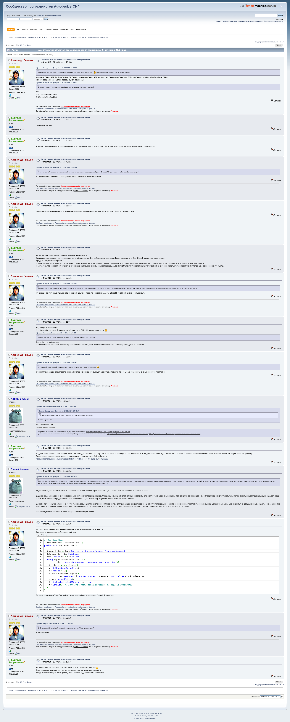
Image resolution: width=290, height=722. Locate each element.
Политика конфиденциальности (146, 716)
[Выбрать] (46, 535)
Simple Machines (156, 713)
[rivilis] (18, 98)
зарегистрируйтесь (54, 16)
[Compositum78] (22, 436)
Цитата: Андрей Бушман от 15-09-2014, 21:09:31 (55, 623)
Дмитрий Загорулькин (15, 118)
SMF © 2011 (144, 713)
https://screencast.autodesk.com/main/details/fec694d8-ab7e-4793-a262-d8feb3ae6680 (72, 459)
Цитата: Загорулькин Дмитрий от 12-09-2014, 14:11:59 (57, 362)
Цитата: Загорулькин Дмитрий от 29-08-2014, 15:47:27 (59, 411)
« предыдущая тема (261, 42)
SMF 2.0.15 (135, 713)
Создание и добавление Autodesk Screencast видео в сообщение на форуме (65, 109)
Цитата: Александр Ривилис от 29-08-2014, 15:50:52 (56, 406)
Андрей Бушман (20, 398)
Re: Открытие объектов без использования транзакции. (66, 60)
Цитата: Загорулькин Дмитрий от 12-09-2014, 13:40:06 (57, 167)
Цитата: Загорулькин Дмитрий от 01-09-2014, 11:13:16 (57, 68)
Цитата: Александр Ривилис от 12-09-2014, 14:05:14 (56, 333)
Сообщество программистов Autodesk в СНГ (42, 6)
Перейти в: (255, 697)
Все (24, 45)
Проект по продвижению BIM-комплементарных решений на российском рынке (249, 21)
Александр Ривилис (22, 60)
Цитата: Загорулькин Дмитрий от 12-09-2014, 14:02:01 (57, 284)
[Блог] (10, 435)
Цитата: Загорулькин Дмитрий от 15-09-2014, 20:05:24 (57, 477)
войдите (40, 16)
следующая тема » (276, 42)
